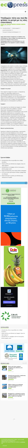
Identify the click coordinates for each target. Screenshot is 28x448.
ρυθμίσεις (23, 442)
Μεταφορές (9, 24)
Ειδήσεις (2, 24)
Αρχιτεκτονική (11, 379)
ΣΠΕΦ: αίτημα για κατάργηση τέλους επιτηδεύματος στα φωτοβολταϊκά (15, 386)
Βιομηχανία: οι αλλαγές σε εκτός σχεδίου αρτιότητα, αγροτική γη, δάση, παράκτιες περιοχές (16, 395)
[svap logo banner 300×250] (11, 316)
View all (23, 363)
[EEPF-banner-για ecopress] (14, 351)
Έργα (5, 24)
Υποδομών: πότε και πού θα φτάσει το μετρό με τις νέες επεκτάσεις (14, 20)
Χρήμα (2, 25)
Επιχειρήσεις (10, 397)
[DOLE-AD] (14, 266)
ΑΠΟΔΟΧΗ (5, 445)
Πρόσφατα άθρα (5, 363)
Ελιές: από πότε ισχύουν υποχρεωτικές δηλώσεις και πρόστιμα (15, 368)
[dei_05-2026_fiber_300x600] (11, 225)
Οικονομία (14, 24)
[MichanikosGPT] (9, 297)
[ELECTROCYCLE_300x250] (11, 196)
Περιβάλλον (18, 24)
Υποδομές (23, 24)
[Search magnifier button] (26, 183)
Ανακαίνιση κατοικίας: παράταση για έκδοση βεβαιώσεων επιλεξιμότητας (16, 377)
